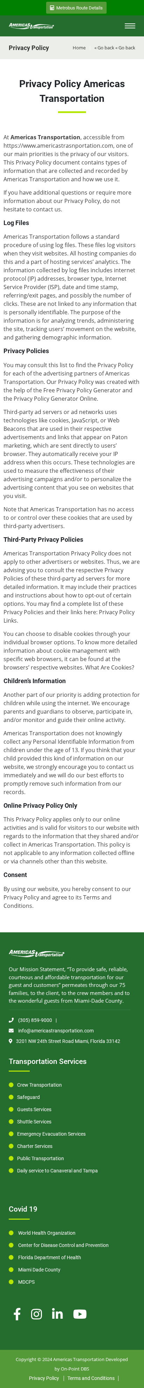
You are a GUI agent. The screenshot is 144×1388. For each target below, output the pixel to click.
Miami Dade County (38, 1270)
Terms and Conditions (91, 1378)
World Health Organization (46, 1233)
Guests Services (34, 1109)
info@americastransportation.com (55, 1030)
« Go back (104, 47)
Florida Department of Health (49, 1257)
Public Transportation (40, 1158)
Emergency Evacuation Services (51, 1134)
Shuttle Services (34, 1121)
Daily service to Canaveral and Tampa (57, 1170)
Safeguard (28, 1097)
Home (79, 47)
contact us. (47, 209)
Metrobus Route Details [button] (79, 7)
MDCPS (26, 1282)
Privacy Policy (44, 1378)
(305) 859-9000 (34, 1020)
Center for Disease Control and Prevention (63, 1245)
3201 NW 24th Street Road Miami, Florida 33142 (68, 1041)
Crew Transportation (39, 1085)
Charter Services (34, 1146)
